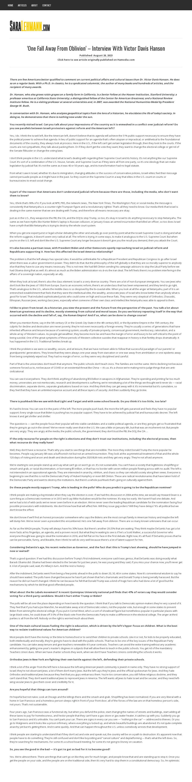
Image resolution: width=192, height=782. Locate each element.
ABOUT (34, 5)
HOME (10, 5)
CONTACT (46, 5)
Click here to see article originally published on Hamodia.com (96, 59)
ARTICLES (22, 5)
